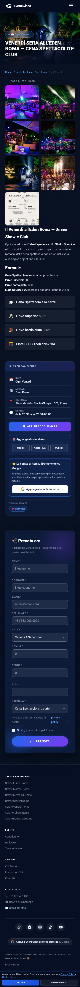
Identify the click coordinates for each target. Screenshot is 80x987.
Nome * (16, 561)
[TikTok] (50, 927)
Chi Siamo (11, 866)
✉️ (16, 907)
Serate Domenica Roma (18, 818)
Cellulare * (20, 613)
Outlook (59, 447)
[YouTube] (61, 927)
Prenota (43, 741)
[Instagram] (40, 927)
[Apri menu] (71, 6)
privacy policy (55, 719)
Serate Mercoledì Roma (18, 794)
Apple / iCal (40, 447)
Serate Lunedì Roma (16, 783)
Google (21, 447)
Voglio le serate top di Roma (35, 730)
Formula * (19, 701)
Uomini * (17, 646)
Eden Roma (41, 72)
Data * (16, 629)
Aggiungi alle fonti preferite (42, 489)
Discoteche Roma (23, 72)
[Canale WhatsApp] (19, 927)
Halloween (11, 842)
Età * (15, 684)
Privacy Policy (12, 964)
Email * (16, 596)
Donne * (17, 665)
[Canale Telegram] (29, 927)
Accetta (21, 982)
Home (8, 72)
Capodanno (12, 836)
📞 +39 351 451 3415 (17, 896)
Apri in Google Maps (42, 426)
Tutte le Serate (13, 848)
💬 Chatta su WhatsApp (19, 901)
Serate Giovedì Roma (17, 800)
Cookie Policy (9, 977)
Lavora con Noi (14, 872)
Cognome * (19, 580)
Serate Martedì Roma (17, 789)
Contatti (10, 878)
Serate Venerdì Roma (17, 806)
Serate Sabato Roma (17, 812)
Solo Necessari (59, 982)
